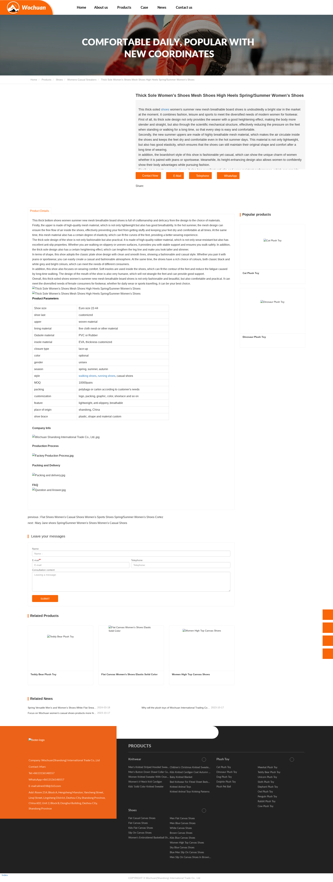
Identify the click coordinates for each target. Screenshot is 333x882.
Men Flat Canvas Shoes (182, 818)
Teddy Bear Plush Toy (43, 674)
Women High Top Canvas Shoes (191, 674)
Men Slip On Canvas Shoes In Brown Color (193, 857)
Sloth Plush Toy (266, 782)
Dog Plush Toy (224, 777)
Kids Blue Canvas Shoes (182, 838)
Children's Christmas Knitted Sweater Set (192, 767)
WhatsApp (230, 175)
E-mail (35, 560)
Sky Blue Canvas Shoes (182, 847)
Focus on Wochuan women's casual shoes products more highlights (62, 713)
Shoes (59, 79)
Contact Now (150, 175)
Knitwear (134, 759)
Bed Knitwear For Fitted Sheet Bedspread (192, 782)
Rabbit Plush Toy (266, 801)
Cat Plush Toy (251, 273)
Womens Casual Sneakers (81, 79)
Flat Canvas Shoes (138, 823)
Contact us (184, 7)
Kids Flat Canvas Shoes (140, 828)
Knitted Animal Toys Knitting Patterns (190, 792)
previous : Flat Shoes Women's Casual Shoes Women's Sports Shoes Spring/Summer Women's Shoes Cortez (95, 517)
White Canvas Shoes (181, 828)
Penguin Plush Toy (267, 796)
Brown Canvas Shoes (181, 833)
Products (46, 79)
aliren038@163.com (49, 785)
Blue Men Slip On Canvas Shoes (187, 852)
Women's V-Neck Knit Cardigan (145, 782)
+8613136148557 (43, 773)
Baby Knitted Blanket (181, 777)
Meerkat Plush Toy (267, 767)
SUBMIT (45, 598)
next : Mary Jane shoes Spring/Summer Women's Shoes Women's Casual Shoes (77, 522)
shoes (165, 109)
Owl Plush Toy (265, 792)
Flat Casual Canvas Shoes (141, 818)
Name (35, 548)
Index (5, 875)
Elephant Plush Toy (268, 787)
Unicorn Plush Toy (267, 777)
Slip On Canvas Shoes (140, 833)
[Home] (27, 7)
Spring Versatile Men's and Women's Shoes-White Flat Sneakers (62, 707)
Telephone (202, 175)
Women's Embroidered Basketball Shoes (149, 838)
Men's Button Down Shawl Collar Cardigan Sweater (155, 772)
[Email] (328, 640)
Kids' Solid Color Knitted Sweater (146, 787)
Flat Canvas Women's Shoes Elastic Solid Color (129, 674)
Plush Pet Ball (223, 787)
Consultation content (43, 570)
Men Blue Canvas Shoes (182, 823)
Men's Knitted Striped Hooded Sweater (149, 767)
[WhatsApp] (328, 614)
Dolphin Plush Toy (226, 782)
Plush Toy (222, 759)
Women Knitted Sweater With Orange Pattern (153, 777)
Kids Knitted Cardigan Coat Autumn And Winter (195, 772)
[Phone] (328, 627)
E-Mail (177, 175)
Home (81, 7)
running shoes (106, 375)
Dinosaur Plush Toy (254, 337)
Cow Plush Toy (265, 806)
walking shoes (87, 375)
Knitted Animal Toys (180, 787)
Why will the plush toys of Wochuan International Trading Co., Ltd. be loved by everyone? (176, 707)
